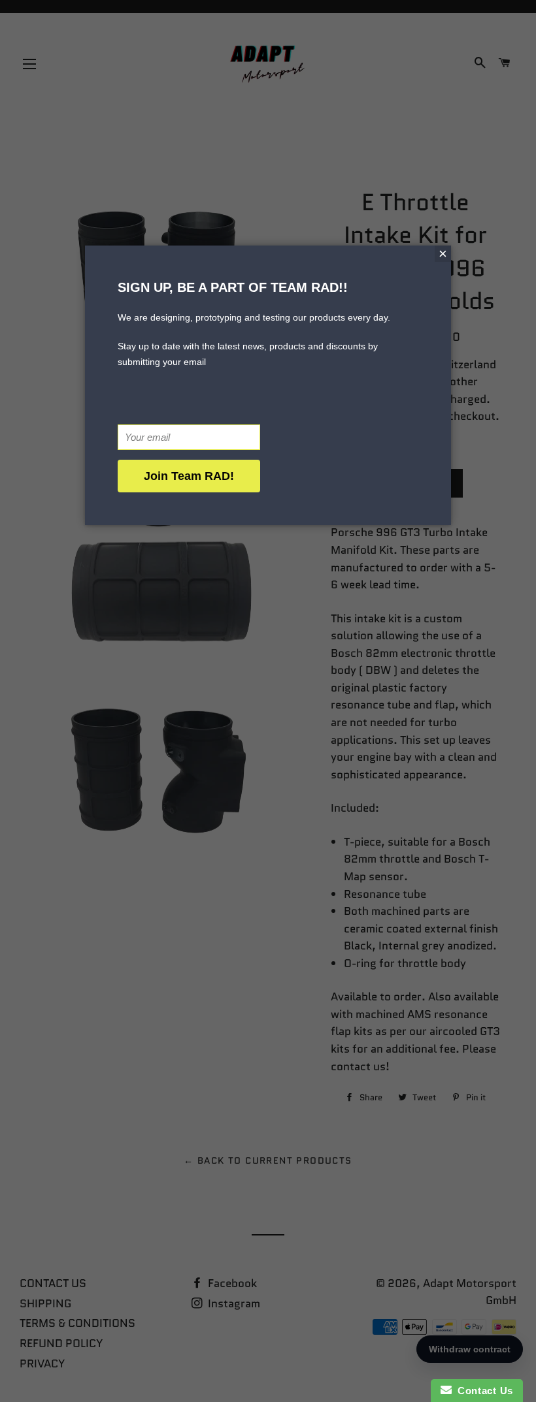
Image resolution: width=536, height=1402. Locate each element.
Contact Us (482, 1390)
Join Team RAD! (189, 476)
